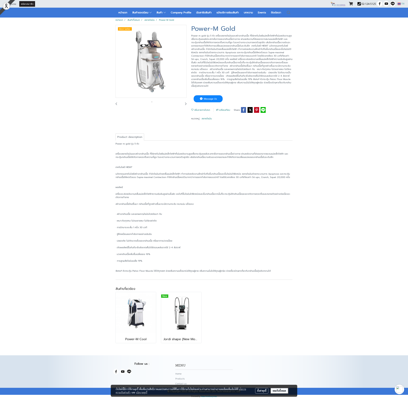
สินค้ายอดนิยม (140, 12)
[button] (288, 13)
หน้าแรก (122, 12)
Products (180, 378)
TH (402, 4)
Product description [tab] (129, 137)
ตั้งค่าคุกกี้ (261, 390)
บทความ (248, 12)
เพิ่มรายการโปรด (201, 110)
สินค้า (160, 12)
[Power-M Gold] (151, 61)
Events (262, 12)
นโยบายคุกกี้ (141, 392)
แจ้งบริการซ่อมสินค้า (228, 12)
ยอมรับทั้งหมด (279, 390)
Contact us (181, 383)
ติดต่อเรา (276, 12)
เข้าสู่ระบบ (11, 3)
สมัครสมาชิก (27, 3)
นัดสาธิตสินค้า (204, 12)
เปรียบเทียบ (224, 110)
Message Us (210, 99)
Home (178, 373)
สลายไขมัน (207, 118)
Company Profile (181, 12)
